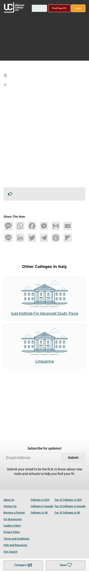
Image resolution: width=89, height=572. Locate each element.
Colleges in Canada (42, 506)
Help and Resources (15, 545)
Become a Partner (14, 512)
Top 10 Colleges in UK (67, 512)
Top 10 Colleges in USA (68, 499)
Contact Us (10, 506)
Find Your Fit (59, 8)
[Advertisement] (44, 139)
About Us (9, 499)
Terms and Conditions (16, 538)
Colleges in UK (39, 512)
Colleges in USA (40, 499)
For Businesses (13, 519)
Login (78, 8)
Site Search (10, 551)
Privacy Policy (12, 532)
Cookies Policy (12, 525)
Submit (73, 458)
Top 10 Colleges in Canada (69, 506)
